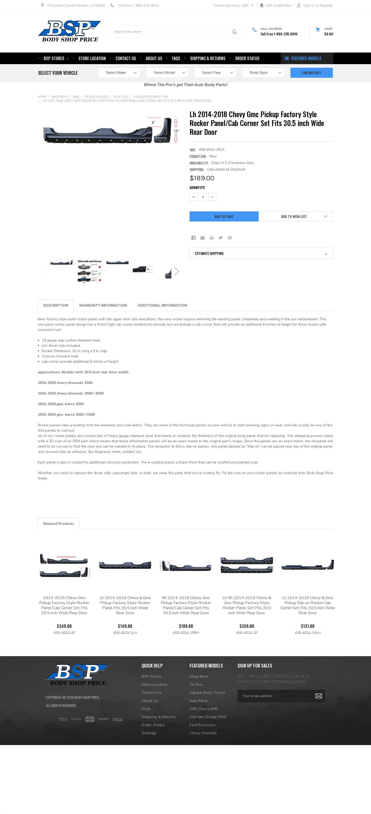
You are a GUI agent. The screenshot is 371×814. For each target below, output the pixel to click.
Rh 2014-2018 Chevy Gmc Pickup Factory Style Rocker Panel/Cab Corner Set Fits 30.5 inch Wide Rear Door (186, 605)
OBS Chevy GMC (204, 708)
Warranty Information (103, 305)
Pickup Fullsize (96, 97)
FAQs (176, 58)
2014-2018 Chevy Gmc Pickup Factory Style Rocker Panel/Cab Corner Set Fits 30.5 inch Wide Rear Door (64, 605)
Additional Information (162, 305)
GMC (76, 97)
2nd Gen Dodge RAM (208, 716)
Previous (43, 271)
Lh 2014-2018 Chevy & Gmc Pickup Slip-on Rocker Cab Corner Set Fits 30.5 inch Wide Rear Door (307, 605)
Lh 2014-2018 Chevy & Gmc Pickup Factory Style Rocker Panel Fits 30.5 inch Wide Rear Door (125, 605)
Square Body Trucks (207, 692)
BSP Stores (54, 58)
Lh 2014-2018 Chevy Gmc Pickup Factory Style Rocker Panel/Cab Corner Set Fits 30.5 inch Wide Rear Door (127, 101)
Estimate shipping (209, 253)
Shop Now (60, 97)
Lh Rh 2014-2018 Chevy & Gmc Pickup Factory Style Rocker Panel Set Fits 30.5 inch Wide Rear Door (247, 605)
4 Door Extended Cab (151, 97)
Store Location (92, 58)
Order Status (247, 58)
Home (42, 97)
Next (176, 271)
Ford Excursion (203, 725)
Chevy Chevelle (203, 733)
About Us (154, 58)
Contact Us (126, 58)
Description (55, 305)
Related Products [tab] (58, 523)
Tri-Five (196, 684)
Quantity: (197, 187)
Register (326, 5)
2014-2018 (121, 97)
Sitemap (149, 733)
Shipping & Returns (207, 58)
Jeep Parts (199, 700)
